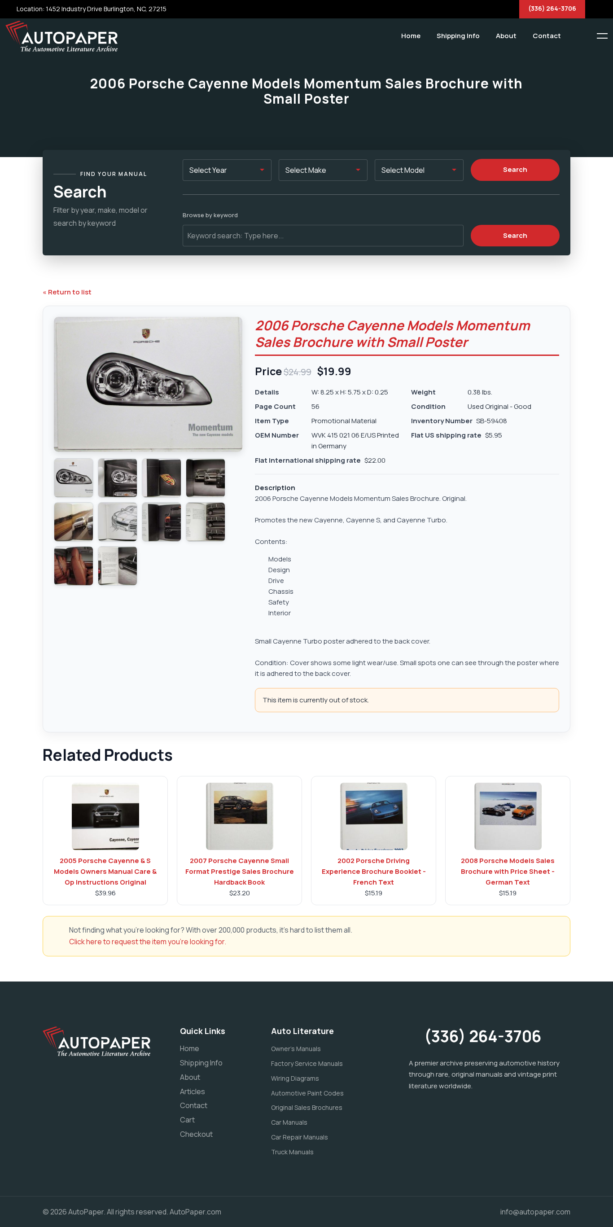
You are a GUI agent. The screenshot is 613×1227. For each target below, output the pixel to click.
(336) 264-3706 (552, 8)
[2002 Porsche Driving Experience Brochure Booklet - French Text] (373, 816)
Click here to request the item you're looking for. (147, 942)
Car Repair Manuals (299, 1137)
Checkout (196, 1134)
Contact (547, 35)
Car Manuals (289, 1122)
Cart (187, 1120)
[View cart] (574, 36)
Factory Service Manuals (307, 1063)
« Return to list (67, 292)
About (506, 35)
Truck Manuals (292, 1152)
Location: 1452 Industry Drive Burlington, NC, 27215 (90, 8)
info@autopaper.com (535, 1212)
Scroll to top (20, 615)
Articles (192, 1091)
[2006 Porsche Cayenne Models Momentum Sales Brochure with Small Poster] (73, 478)
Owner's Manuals (296, 1048)
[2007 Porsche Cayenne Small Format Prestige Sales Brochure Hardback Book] (239, 816)
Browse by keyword (210, 215)
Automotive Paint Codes (307, 1093)
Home (410, 35)
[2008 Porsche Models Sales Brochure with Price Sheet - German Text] (508, 816)
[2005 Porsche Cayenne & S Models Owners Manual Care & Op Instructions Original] (105, 816)
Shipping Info (458, 35)
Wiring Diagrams (295, 1078)
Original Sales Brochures (306, 1107)
